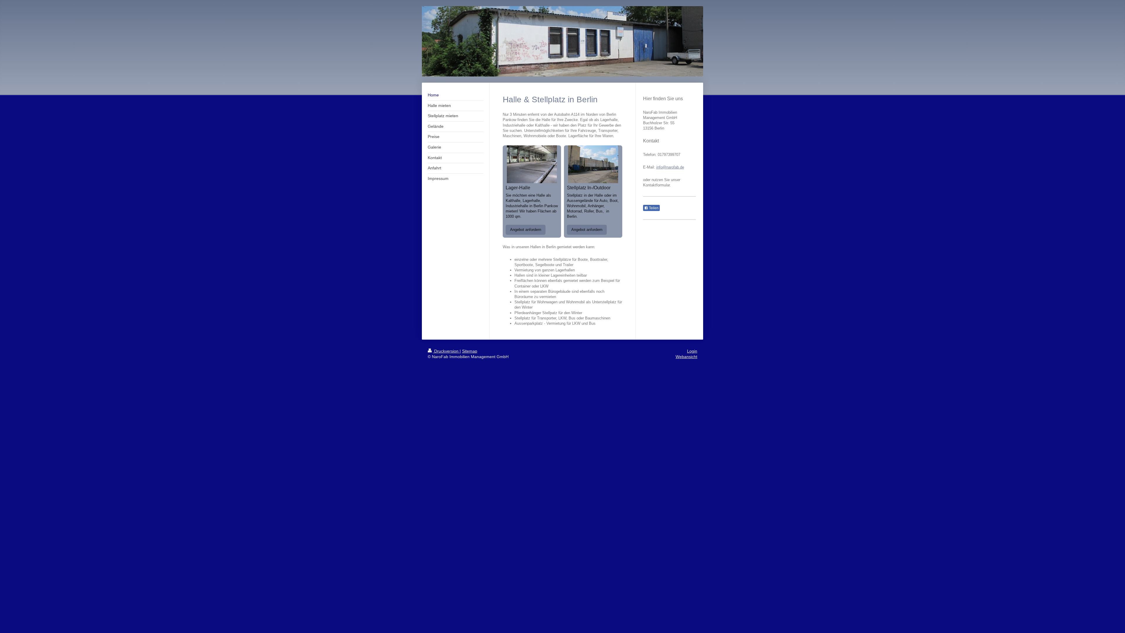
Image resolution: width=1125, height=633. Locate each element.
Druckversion (446, 351)
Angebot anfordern (525, 229)
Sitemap (469, 351)
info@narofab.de (670, 167)
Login (692, 351)
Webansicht (686, 356)
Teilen (653, 208)
